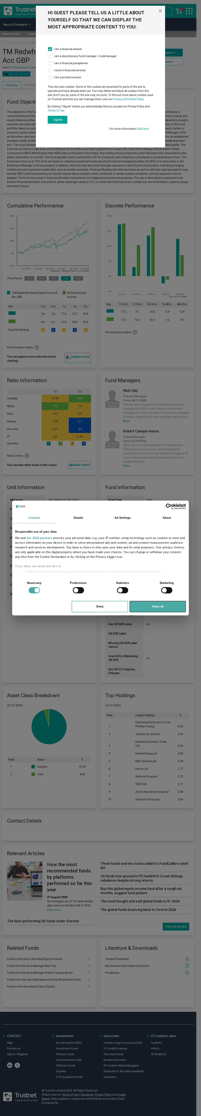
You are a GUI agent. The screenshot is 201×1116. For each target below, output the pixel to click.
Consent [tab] (34, 517)
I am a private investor (67, 77)
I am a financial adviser (68, 49)
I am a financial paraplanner (71, 63)
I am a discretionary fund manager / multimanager (85, 56)
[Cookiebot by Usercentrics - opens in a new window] (169, 506)
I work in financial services (70, 70)
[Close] (160, 11)
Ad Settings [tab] (122, 517)
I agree (57, 119)
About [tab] (167, 517)
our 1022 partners (39, 538)
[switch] (78, 590)
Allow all (158, 606)
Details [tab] (78, 517)
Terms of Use (56, 110)
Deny (99, 606)
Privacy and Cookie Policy (128, 99)
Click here (143, 128)
